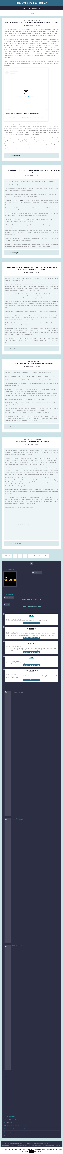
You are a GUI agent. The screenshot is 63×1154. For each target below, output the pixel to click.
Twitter (15, 1129)
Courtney (37, 20)
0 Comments (37, 25)
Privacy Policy (44, 1143)
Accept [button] (31, 1151)
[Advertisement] (15, 1088)
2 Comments (37, 366)
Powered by (36, 1143)
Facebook (20, 1129)
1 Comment (37, 175)
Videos (31, 444)
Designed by (28, 1143)
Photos (33, 623)
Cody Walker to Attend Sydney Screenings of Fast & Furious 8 (32, 171)
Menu (32, 13)
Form (14, 1122)
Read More (37, 1151)
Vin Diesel (18, 117)
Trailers (28, 444)
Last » (45, 555)
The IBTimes (17, 543)
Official (26, 623)
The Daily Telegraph (17, 200)
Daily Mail (17, 253)
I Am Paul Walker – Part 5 (17, 945)
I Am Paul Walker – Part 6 (17, 818)
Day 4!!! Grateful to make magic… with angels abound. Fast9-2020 (23, 113)
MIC (15, 349)
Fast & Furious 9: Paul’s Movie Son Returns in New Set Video (32, 22)
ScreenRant (17, 155)
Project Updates (29, 25)
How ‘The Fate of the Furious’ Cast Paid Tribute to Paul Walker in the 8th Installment (32, 268)
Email (11, 1122)
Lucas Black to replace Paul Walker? (32, 441)
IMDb (38, 623)
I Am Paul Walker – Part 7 (17, 691)
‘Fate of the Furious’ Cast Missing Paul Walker (32, 363)
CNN (15, 427)
